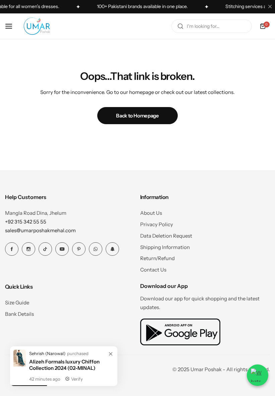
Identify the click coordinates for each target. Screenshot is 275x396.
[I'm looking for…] (180, 26)
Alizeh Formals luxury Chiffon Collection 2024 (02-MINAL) (64, 364)
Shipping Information (165, 247)
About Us (151, 213)
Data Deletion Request (166, 236)
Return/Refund (157, 258)
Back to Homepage (137, 115)
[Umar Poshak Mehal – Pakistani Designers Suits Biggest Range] (37, 26)
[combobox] (211, 26)
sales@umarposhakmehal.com (40, 230)
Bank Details (19, 314)
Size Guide (17, 302)
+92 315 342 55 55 (25, 221)
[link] (110, 354)
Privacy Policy (156, 224)
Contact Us (153, 269)
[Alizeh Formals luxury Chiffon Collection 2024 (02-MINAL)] (19, 364)
